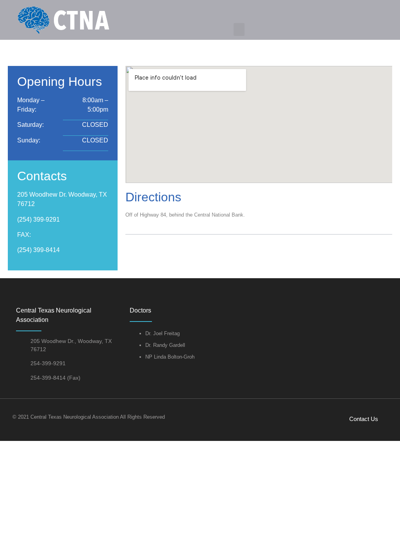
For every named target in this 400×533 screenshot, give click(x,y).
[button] (239, 29)
